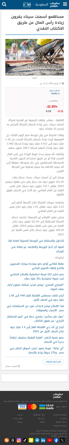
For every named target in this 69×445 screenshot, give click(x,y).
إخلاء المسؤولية (39, 414)
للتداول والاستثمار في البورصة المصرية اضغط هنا (36, 240)
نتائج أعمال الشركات (53, 361)
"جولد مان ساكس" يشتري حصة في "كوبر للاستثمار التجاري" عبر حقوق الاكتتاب (35, 318)
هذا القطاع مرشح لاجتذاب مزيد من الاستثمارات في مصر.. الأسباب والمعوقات (35, 308)
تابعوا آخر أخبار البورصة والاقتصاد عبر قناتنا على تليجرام (37, 249)
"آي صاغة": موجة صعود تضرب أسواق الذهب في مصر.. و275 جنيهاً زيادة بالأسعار (37, 350)
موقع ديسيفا (18, 418)
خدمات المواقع (61, 421)
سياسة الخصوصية (59, 425)
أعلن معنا (41, 418)
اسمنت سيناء (54, 92)
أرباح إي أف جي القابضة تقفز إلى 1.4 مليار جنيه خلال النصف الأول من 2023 (37, 329)
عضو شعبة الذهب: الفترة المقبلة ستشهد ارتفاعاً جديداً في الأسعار (37, 339)
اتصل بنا (63, 418)
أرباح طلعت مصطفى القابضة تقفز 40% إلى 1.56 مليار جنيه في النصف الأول (36, 297)
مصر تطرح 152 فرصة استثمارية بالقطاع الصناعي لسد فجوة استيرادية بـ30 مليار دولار (37, 276)
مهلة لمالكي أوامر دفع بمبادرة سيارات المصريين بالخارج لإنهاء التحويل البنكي (37, 266)
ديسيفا (20, 421)
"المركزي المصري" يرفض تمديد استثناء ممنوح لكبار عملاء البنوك (35, 287)
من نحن (20, 414)
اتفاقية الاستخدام (59, 414)
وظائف (42, 421)
